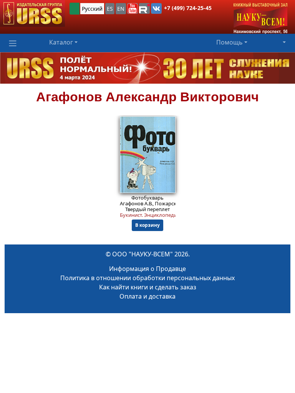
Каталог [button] (61, 42)
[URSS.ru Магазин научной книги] (32, 13)
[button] (132, 8)
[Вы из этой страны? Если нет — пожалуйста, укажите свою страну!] (75, 9)
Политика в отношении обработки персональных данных (147, 278)
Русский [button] (92, 8)
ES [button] (110, 8)
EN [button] (120, 8)
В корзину (147, 225)
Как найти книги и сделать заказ (147, 287)
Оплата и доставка (147, 296)
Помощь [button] (229, 42)
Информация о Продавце (147, 268)
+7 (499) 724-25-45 (188, 8)
